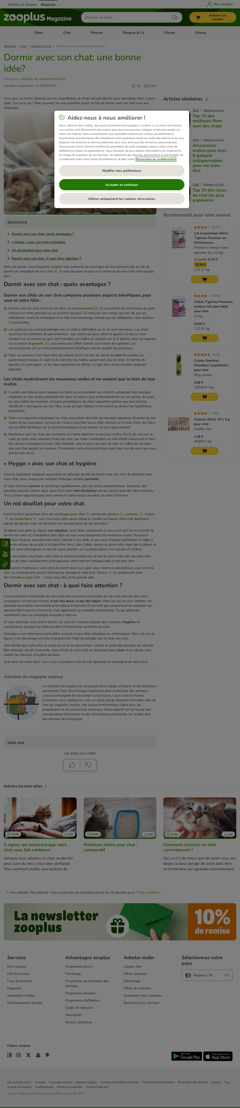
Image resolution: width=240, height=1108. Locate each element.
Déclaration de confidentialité (156, 159)
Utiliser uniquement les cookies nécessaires (121, 199)
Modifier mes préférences (121, 171)
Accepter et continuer (121, 185)
